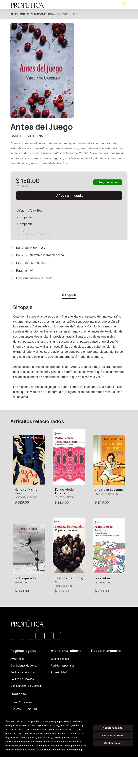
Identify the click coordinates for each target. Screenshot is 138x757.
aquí (81, 749)
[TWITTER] (30, 635)
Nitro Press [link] (37, 247)
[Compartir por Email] (41, 232)
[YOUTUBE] (57, 635)
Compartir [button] (24, 217)
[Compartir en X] (26, 232)
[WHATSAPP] (12, 635)
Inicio (14, 14)
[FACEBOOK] (21, 635)
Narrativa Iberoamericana (37, 14)
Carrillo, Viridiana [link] (26, 136)
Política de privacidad (23, 672)
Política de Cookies (22, 679)
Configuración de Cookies (26, 685)
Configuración (112, 743)
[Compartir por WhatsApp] (34, 232)
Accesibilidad (59, 672)
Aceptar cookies (113, 727)
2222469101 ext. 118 (24, 709)
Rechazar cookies (113, 735)
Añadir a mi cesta (69, 195)
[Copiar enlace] (49, 232)
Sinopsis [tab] (69, 294)
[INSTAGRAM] (39, 635)
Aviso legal (17, 658)
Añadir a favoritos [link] (30, 210)
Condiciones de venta (23, 665)
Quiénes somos (60, 658)
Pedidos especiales (62, 665)
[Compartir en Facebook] (19, 232)
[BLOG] (48, 635)
